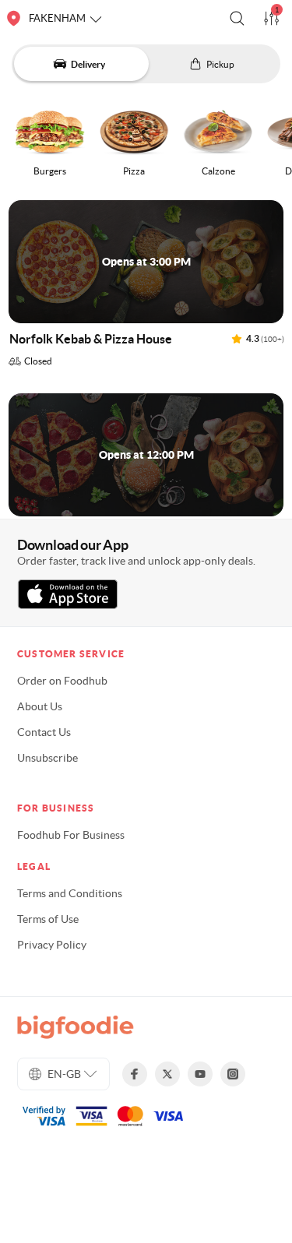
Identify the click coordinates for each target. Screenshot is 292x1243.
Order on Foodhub (62, 680)
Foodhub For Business (71, 835)
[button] (237, 18)
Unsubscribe (47, 758)
